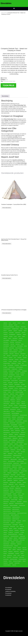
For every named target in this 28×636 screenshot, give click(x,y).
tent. (26, 355)
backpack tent (10, 551)
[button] (14, 8)
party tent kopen (17, 428)
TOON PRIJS (8, 85)
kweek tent (18, 457)
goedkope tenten (10, 480)
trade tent (23, 336)
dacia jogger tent (20, 528)
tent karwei (5, 376)
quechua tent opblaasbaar (15, 413)
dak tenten (15, 528)
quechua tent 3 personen (23, 415)
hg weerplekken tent (6, 474)
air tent (19, 555)
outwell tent (16, 434)
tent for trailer (11, 384)
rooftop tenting (13, 403)
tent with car (10, 357)
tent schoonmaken (10, 365)
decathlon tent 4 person (15, 509)
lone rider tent (23, 451)
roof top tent (18, 403)
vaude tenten (10, 330)
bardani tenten (25, 549)
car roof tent (22, 532)
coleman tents (5, 530)
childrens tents (22, 530)
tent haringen (16, 382)
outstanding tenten (22, 434)
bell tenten (19, 547)
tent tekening (24, 361)
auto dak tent (17, 553)
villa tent (21, 328)
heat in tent (11, 476)
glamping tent (19, 482)
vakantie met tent (17, 332)
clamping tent (16, 530)
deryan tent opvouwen (6, 499)
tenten (4, 355)
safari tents (18, 401)
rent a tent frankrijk (13, 409)
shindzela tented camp (6, 401)
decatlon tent (25, 501)
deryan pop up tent (6, 501)
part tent (23, 430)
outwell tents (5, 434)
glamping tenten (5, 482)
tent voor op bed (11, 359)
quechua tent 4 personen (6, 415)
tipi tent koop (12, 342)
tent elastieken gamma (11, 386)
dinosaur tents (5, 497)
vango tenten (20, 330)
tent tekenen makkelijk (6, 363)
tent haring (20, 382)
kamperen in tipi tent (23, 463)
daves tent (10, 528)
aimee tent (22, 555)
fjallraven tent (13, 486)
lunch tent (12, 451)
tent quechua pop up (12, 367)
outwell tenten (11, 434)
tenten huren (17, 353)
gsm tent (4, 478)
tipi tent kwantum (5, 342)
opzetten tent (5, 436)
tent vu (15, 357)
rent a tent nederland (23, 407)
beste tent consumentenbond (7, 547)
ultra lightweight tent (12, 334)
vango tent (25, 330)
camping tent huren (6, 536)
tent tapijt (19, 363)
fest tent (18, 486)
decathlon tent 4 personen (7, 509)
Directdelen (6, 3)
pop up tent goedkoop (14, 424)
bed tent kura (5, 549)
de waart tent (12, 522)
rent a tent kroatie (5, 409)
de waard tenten (18, 522)
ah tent (4, 557)
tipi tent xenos (21, 338)
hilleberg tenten (15, 472)
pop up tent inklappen (6, 424)
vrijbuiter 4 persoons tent (6, 328)
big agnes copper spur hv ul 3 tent (8, 545)
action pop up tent (5, 559)
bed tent (10, 549)
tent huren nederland (15, 380)
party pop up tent (17, 430)
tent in (11, 378)
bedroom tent (24, 547)
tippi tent (10, 338)
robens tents (5, 405)
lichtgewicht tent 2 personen (17, 455)
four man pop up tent (6, 486)
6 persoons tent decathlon (22, 559)
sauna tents (13, 401)
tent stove (4, 365)
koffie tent (19, 459)
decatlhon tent (5, 503)
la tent (14, 457)
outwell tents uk (23, 432)
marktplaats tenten (6, 449)
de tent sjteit (21, 524)
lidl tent (15, 453)
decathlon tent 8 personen (7, 507)
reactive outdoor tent (19, 411)
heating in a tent (5, 476)
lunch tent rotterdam (6, 451)
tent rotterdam (17, 365)
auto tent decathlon (11, 553)
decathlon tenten (5, 505)
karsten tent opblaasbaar (11, 461)
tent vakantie (15, 361)
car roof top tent (17, 532)
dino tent (10, 497)
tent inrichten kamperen (17, 376)
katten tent (4, 461)
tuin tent (15, 336)
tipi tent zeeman (15, 338)
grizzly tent (25, 478)
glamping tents (21, 480)
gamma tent (5, 484)
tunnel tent (10, 336)
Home (2, 12)
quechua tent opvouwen (6, 413)
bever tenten (16, 545)
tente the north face (15, 355)
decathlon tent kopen (22, 505)
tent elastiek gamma (19, 386)
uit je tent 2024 (5, 336)
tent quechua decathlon (19, 367)
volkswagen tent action (15, 328)
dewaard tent (21, 497)
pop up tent (20, 424)
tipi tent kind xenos (18, 342)
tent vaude (10, 361)
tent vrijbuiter (19, 357)
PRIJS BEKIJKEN (6, 207)
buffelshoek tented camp (9, 81)
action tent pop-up (15, 557)
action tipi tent (9, 557)
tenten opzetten (5, 353)
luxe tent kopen (19, 449)
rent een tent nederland (15, 407)
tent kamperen (10, 376)
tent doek (25, 386)
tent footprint (23, 384)
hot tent (4, 472)
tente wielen (8, 355)
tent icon (15, 378)
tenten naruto (11, 353)
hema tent (18, 474)
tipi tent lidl (20, 340)
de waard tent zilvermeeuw (7, 524)
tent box (25, 390)
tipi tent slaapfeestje (6, 340)
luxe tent (24, 449)
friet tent (16, 484)
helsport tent (23, 474)
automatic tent (22, 551)
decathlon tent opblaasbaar (13, 505)
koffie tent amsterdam (14, 459)
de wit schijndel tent (6, 522)
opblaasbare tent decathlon (7, 438)
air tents (15, 555)
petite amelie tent (15, 426)
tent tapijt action (14, 363)
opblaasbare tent (15, 438)
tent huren (4, 382)
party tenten (11, 428)
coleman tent (11, 530)
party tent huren (23, 428)
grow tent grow (10, 478)
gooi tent (4, 480)
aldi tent (4, 555)
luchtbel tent (17, 451)
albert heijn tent (9, 555)
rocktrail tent (23, 403)
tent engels (5, 386)
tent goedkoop (5, 384)
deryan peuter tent (12, 501)
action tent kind (21, 557)
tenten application (23, 353)
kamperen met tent (16, 463)
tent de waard (11, 388)
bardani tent (5, 551)
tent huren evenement (22, 380)
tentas (23, 355)
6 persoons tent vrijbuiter (13, 559)
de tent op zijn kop (5, 526)
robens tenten (11, 405)
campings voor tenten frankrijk (12, 534)
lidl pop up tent (20, 453)
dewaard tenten (15, 497)
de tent (17, 526)
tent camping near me (22, 388)
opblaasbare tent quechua (12, 436)
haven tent (16, 476)
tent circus (16, 388)
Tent (6, 12)
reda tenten (13, 411)
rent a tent (18, 409)
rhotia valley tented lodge (22, 405)
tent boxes (20, 390)
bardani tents (19, 549)
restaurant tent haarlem (6, 407)
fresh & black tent (21, 484)
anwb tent (22, 553)
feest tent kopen (23, 486)
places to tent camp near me (7, 426)
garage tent (24, 482)
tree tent (19, 336)
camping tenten (21, 534)
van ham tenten (11, 332)
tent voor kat (16, 359)
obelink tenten (5, 440)
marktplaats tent (12, 449)
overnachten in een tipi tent (15, 432)
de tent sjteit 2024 (15, 524)
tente (20, 355)
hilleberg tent (21, 472)
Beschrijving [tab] (5, 96)
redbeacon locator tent (6, 411)
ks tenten (22, 457)
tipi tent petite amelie (14, 340)
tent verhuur (5, 361)
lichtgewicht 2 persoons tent (7, 457)
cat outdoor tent (10, 532)
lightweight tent (10, 453)
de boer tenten (22, 526)
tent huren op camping (6, 380)
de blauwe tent (5, 528)
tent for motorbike (17, 384)
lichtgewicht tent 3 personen (7, 455)
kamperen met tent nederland (7, 463)
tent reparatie (5, 367)
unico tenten (23, 332)
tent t (23, 363)
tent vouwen (25, 357)
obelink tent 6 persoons (21, 440)
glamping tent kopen (12, 482)
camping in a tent (22, 536)
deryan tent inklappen (14, 499)
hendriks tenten (13, 474)
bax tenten (14, 549)
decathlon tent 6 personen (16, 507)
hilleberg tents (9, 472)
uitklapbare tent (19, 334)
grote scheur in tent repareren (17, 478)
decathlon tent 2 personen (16, 511)
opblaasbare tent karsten (21, 436)
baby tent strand (16, 551)
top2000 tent (5, 338)
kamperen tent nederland (20, 461)
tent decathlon (5, 388)
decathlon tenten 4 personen (19, 503)
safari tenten (23, 401)
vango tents (15, 330)
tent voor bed (21, 359)
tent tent (19, 361)
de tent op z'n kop (12, 526)
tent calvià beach (15, 390)
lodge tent (4, 453)
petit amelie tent (22, 426)
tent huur (19, 378)
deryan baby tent (19, 501)
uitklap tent (24, 334)
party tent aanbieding (6, 430)
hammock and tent (21, 476)
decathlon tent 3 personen (7, 511)
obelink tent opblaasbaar (12, 440)
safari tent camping (6, 403)
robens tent (15, 405)
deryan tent (20, 499)
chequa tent (5, 532)
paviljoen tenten (5, 428)
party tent (12, 430)
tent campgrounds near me (7, 390)
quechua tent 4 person (15, 415)
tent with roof (5, 357)
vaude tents (5, 330)
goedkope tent (16, 480)
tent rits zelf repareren (24, 365)
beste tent (14, 547)
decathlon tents (11, 503)
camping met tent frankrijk (14, 536)
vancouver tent (5, 332)
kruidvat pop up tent (6, 459)
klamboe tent (25, 459)
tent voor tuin (5, 359)
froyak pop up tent (11, 484)
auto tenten (5, 553)
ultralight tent (5, 334)
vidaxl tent (25, 328)
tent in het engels (5, 378)
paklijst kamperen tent (6, 432)
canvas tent (5, 534)
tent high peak (10, 382)
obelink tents (21, 438)
